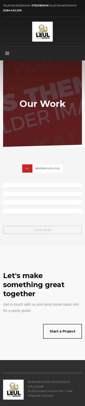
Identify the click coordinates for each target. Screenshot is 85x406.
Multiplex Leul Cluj (47, 168)
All (27, 168)
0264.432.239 (12, 10)
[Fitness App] (42, 185)
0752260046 (40, 5)
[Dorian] (42, 194)
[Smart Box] (42, 211)
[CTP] (42, 202)
